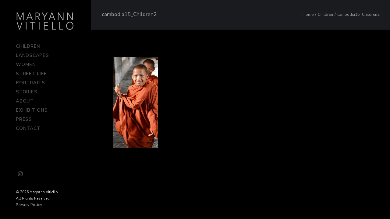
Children (325, 14)
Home (308, 14)
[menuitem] (20, 174)
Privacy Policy (29, 204)
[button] (20, 174)
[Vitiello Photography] (45, 21)
